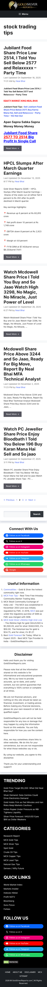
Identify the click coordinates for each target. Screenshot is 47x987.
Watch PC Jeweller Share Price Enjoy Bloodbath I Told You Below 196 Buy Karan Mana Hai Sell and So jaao (23, 441)
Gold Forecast (15, 635)
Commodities (10, 589)
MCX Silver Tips (11, 844)
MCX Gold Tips (11, 840)
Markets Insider (11, 889)
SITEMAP (23, 976)
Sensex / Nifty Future (14, 868)
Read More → (12, 148)
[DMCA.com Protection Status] (11, 963)
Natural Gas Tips (12, 864)
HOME (7, 972)
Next (32, 500)
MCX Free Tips (11, 595)
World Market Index (13, 885)
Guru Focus (9, 905)
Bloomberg (9, 901)
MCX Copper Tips (12, 856)
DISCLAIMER (30, 972)
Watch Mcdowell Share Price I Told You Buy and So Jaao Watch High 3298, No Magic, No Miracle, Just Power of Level (21, 286)
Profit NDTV (9, 897)
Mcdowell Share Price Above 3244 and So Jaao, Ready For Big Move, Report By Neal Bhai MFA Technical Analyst (23, 363)
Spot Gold (8, 848)
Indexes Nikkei (11, 893)
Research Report (12, 836)
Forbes (7, 909)
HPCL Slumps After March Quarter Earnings (23, 168)
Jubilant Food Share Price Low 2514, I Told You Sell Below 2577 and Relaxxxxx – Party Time (20, 60)
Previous (9, 500)
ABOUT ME (17, 972)
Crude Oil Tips (10, 852)
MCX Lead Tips (11, 860)
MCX (32, 611)
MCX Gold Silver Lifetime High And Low (23, 620)
